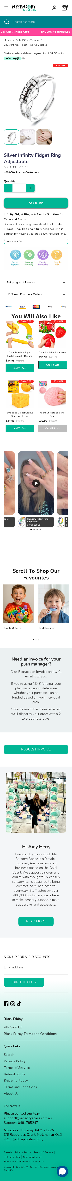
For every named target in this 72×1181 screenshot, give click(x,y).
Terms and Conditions (20, 1087)
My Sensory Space (37, 1167)
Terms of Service (17, 1068)
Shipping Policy (16, 1080)
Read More (36, 921)
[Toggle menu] (6, 8)
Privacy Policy (15, 1061)
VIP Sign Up (13, 1027)
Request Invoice (36, 749)
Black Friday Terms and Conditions (30, 1034)
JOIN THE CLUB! (24, 982)
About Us (11, 1093)
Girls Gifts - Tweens (28, 40)
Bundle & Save (12, 628)
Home (7, 40)
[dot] (33, 639)
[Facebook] (6, 1003)
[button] (62, 1171)
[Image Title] (18, 603)
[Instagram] (12, 1003)
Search (9, 1055)
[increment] (30, 188)
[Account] (54, 6)
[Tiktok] (19, 1003)
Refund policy (14, 1074)
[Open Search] (6, 22)
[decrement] (8, 188)
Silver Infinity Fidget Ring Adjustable (25, 45)
